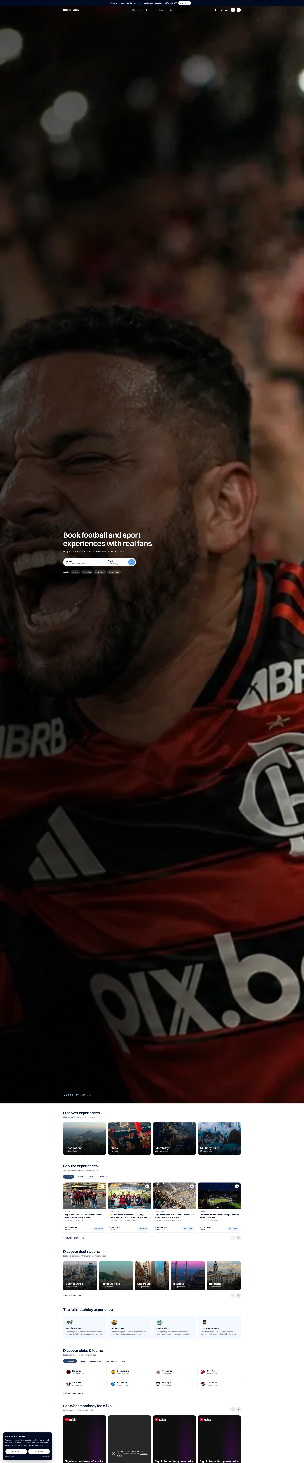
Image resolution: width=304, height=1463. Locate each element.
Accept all (39, 1451)
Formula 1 (91, 1177)
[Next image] (103, 1195)
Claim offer (184, 3)
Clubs (161, 10)
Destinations (151, 10)
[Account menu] (239, 10)
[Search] (131, 562)
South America (95, 1361)
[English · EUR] (233, 10)
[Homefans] (71, 10)
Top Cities (87, 572)
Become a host (221, 10)
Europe (82, 1361)
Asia (123, 1361)
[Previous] (232, 1237)
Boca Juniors (114, 572)
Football (80, 1177)
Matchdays (136, 10)
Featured (68, 1177)
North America (111, 1361)
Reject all (16, 1451)
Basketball (104, 1177)
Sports (169, 10)
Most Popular (70, 1361)
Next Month (99, 572)
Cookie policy (45, 1457)
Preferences (9, 1457)
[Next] (238, 1237)
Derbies (75, 572)
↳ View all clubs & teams (73, 1393)
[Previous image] (66, 1195)
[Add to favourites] (102, 1186)
